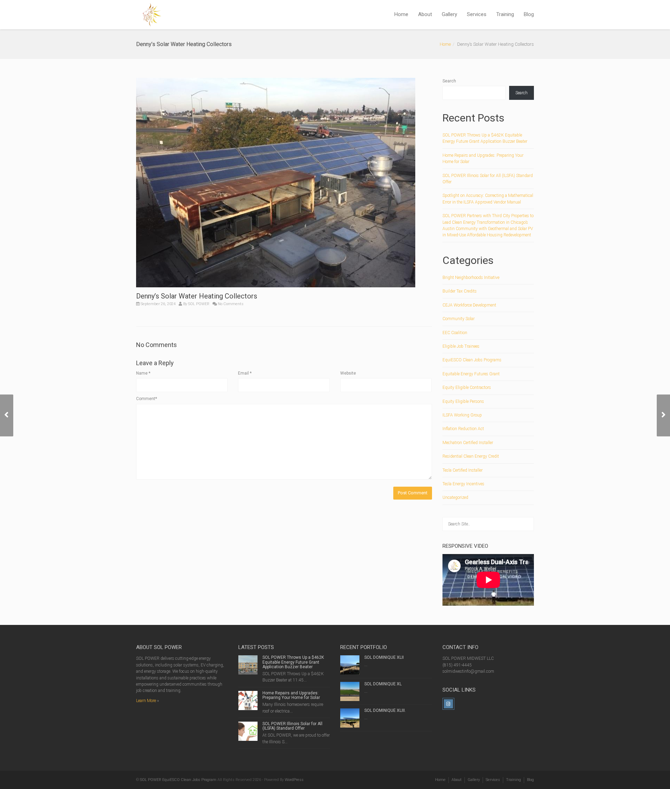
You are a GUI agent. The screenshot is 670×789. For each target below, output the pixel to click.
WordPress (294, 779)
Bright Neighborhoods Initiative (470, 277)
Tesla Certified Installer (462, 470)
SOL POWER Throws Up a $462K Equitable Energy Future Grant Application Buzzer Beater (293, 662)
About (425, 14)
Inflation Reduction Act (463, 428)
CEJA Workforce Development (469, 305)
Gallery (449, 14)
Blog (529, 14)
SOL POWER (198, 304)
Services (476, 14)
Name (143, 373)
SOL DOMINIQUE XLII (384, 657)
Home (401, 14)
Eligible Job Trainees (460, 346)
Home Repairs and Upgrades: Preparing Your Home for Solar (291, 695)
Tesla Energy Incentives (463, 483)
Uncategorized (455, 497)
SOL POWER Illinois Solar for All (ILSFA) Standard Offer (292, 726)
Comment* (146, 398)
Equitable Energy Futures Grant (471, 373)
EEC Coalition (454, 332)
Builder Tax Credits (459, 291)
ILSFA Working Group (462, 415)
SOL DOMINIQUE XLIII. (385, 710)
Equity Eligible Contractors (466, 387)
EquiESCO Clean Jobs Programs (471, 359)
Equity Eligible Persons (463, 401)
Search (449, 81)
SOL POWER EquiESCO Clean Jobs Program (178, 779)
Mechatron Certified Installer (467, 442)
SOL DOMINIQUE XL (383, 683)
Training (505, 14)
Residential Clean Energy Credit (470, 456)
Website (348, 373)
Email (245, 373)
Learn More (146, 700)
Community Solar (458, 318)
